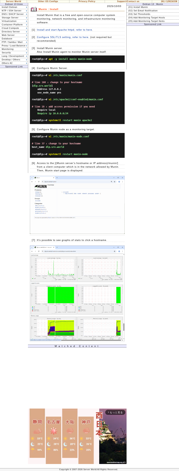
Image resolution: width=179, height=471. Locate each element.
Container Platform (12, 24)
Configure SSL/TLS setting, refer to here (62, 37)
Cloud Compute (10, 28)
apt (51, 59)
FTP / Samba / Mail (12, 42)
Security (6, 52)
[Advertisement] (14, 120)
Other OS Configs (48, 1)
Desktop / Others (11, 59)
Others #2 (7, 63)
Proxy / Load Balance (14, 45)
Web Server (8, 35)
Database (7, 38)
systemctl (55, 120)
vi (50, 75)
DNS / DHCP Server (13, 14)
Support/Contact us (128, 1)
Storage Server (10, 17)
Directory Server (11, 31)
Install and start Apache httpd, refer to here (64, 29)
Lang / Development (13, 56)
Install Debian (9, 7)
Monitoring (8, 49)
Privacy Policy (87, 1)
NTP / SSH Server (12, 10)
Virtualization (9, 21)
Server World (13, 1)
